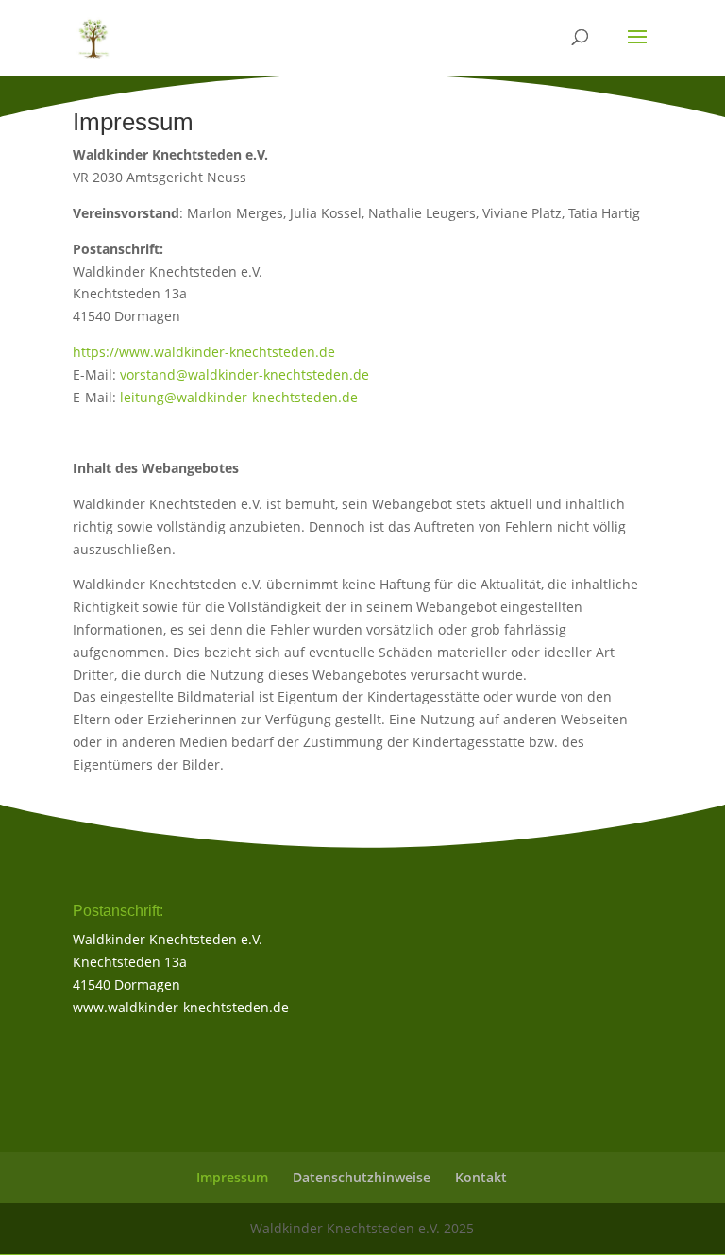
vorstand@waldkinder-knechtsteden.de (244, 374)
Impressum (232, 1177)
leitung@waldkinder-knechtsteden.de (239, 397)
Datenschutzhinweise (361, 1177)
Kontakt (481, 1177)
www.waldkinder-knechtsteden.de (181, 1007)
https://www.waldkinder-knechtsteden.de (204, 352)
